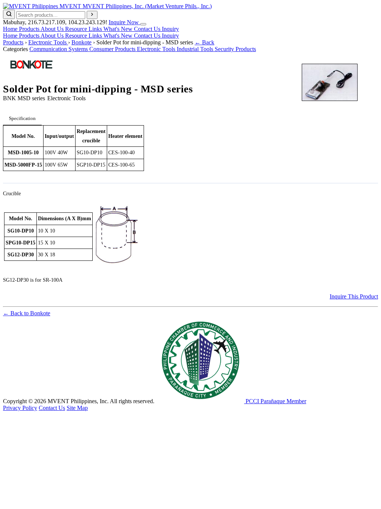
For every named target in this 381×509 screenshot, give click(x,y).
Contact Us (148, 29)
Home (11, 29)
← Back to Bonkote (26, 313)
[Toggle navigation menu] (143, 24)
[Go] (92, 15)
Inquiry (170, 29)
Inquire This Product (354, 296)
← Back (204, 42)
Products (30, 29)
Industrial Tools (196, 49)
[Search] (9, 14)
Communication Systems (59, 49)
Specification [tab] (22, 118)
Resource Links (84, 29)
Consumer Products (113, 49)
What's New (118, 29)
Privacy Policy (20, 408)
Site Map (77, 408)
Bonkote (81, 42)
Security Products (235, 49)
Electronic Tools (48, 42)
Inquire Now (124, 22)
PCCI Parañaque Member (275, 401)
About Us (53, 29)
